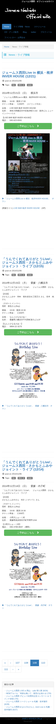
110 (43, 662)
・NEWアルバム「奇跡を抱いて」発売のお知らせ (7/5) (27, 693)
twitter (33, 32)
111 (6, 669)
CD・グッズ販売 (11, 32)
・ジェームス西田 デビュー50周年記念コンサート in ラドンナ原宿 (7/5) (27, 697)
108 (26, 662)
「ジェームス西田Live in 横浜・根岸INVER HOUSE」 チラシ (28, 199)
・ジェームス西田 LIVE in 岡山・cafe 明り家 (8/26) (26, 691)
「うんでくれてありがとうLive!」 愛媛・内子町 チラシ (27, 606)
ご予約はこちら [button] (27, 126)
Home (6, 27)
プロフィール (46, 32)
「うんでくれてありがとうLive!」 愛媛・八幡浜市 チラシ (27, 407)
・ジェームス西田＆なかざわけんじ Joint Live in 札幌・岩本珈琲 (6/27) (28, 708)
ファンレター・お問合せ (14, 37)
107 (17, 662)
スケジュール (40, 27)
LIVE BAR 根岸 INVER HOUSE (26, 208)
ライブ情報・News (22, 27)
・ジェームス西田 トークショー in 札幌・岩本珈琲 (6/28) (25, 702)
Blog (25, 32)
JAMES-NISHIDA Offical (32, 718)
